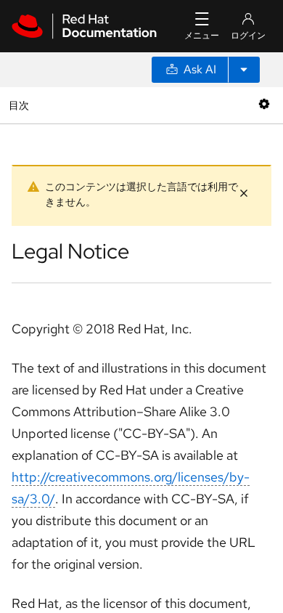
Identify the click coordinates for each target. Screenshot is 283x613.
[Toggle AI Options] (244, 70)
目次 (20, 105)
